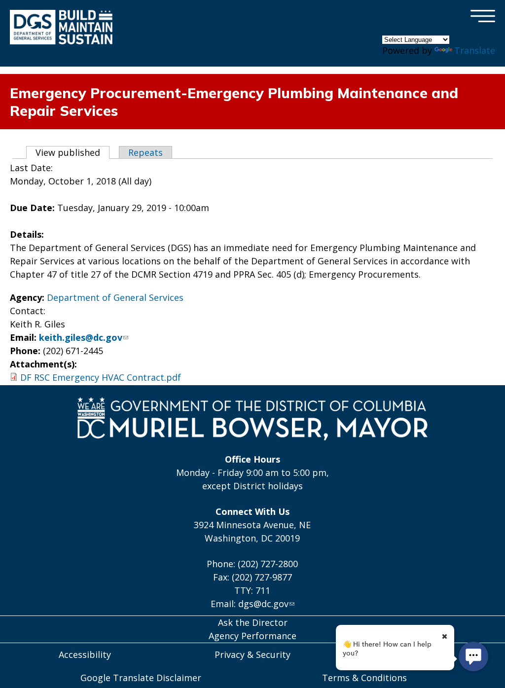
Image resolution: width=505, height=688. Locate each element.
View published (72, 152)
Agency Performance (252, 636)
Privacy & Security (252, 654)
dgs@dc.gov (263, 604)
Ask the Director (253, 622)
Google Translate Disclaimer (140, 678)
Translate (474, 50)
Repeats (145, 152)
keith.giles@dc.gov (80, 337)
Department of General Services (115, 297)
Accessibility (85, 654)
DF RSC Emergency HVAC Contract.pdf (100, 377)
